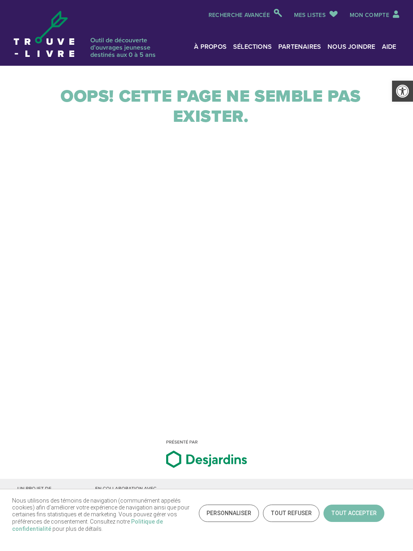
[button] (402, 91)
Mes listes (309, 15)
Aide (389, 46)
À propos (210, 46)
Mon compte (370, 15)
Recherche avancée (239, 15)
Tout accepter (354, 513)
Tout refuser (291, 513)
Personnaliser (228, 513)
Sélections (252, 46)
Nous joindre (351, 46)
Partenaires (299, 46)
